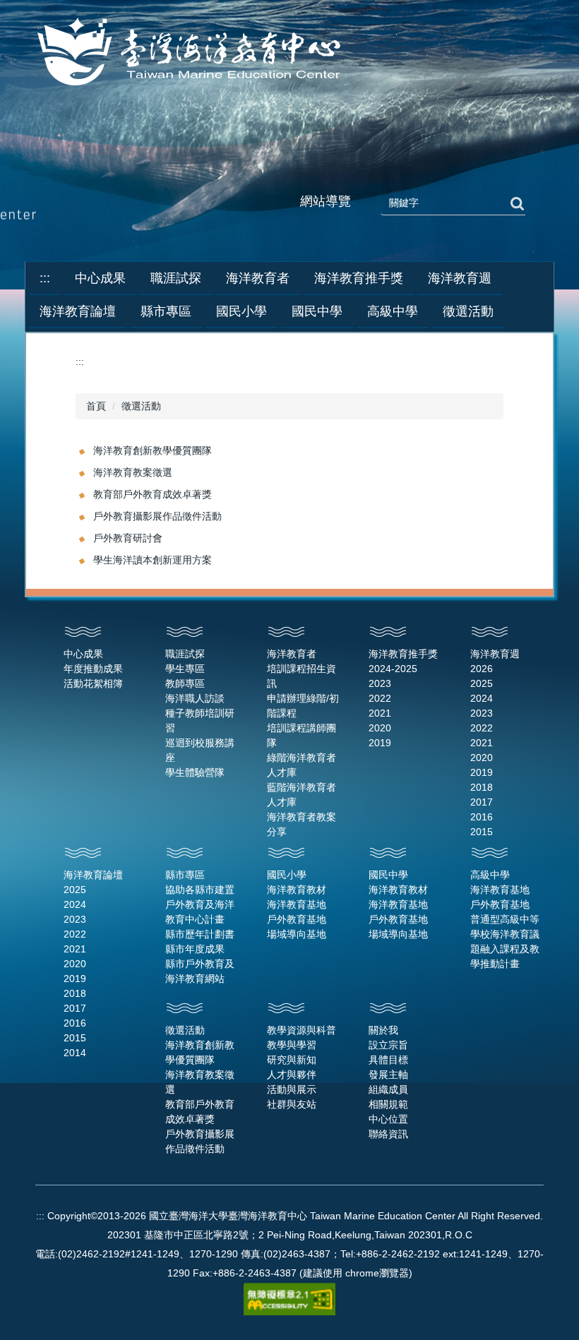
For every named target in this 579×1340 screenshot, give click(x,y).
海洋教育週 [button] (459, 278)
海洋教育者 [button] (258, 278)
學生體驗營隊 (195, 772)
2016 (481, 816)
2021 (380, 713)
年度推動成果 (93, 668)
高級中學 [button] (392, 311)
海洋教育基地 (296, 904)
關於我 (383, 1030)
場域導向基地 (296, 934)
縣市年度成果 (195, 949)
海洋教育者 (291, 653)
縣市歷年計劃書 (199, 934)
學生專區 (185, 668)
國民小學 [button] (241, 311)
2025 (481, 683)
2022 (380, 698)
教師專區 (185, 683)
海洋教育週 (495, 653)
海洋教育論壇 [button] (78, 311)
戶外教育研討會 (127, 538)
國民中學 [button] (317, 311)
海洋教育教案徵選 (132, 472)
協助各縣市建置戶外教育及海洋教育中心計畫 (199, 904)
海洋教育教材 (296, 889)
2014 (75, 1052)
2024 (481, 698)
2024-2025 (393, 668)
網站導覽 (325, 201)
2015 (481, 831)
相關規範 (388, 1104)
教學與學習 (291, 1045)
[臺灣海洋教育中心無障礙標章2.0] (289, 1298)
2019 (380, 742)
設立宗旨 (388, 1045)
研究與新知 (291, 1059)
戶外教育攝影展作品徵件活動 (157, 516)
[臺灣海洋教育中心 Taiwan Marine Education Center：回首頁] (191, 53)
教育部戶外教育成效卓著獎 (152, 494)
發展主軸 (388, 1074)
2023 (380, 683)
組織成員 (388, 1089)
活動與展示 (291, 1089)
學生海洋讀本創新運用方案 (152, 560)
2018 (481, 787)
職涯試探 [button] (175, 278)
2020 (380, 728)
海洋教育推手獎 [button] (358, 278)
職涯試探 (185, 653)
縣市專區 (185, 874)
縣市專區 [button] (166, 311)
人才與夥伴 (291, 1074)
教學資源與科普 (301, 1030)
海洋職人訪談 (195, 698)
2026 (481, 668)
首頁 (96, 406)
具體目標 (388, 1059)
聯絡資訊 (388, 1133)
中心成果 (83, 653)
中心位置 (388, 1119)
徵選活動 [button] (468, 311)
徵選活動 (141, 406)
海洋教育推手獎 (403, 653)
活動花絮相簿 (93, 683)
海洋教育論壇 (93, 874)
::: (45, 278)
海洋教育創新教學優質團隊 (152, 450)
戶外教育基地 (296, 919)
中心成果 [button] (100, 278)
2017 (481, 802)
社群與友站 (291, 1104)
